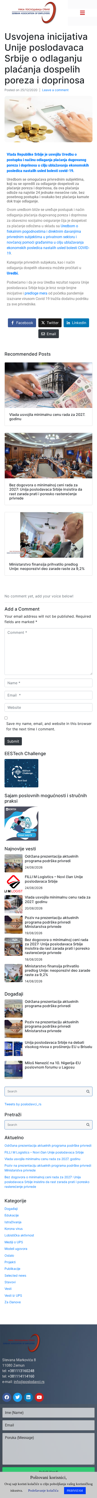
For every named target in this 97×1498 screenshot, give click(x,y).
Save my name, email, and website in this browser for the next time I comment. (49, 726)
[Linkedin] (28, 1397)
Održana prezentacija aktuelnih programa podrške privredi (52, 858)
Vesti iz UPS (13, 1295)
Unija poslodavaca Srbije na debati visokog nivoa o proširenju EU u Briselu (58, 1044)
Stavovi (10, 1282)
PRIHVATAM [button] (75, 1490)
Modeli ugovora (16, 1249)
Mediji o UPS (14, 1242)
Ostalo (9, 1255)
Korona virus (14, 1229)
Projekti (10, 1262)
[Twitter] (17, 1397)
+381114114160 (21, 1376)
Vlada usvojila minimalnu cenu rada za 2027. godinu (57, 899)
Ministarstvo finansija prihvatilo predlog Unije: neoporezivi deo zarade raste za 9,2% (57, 970)
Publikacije (12, 1269)
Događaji (11, 1209)
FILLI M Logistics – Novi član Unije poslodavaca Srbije (54, 878)
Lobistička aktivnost (19, 1235)
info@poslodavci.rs (29, 1382)
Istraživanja (13, 1222)
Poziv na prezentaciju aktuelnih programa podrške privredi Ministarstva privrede (52, 922)
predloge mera (36, 293)
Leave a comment (55, 90)
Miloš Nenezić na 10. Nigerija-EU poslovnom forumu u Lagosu (53, 1065)
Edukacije (12, 1215)
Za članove (13, 1302)
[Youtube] (39, 1397)
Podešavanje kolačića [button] (43, 1490)
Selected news (15, 1275)
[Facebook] (6, 1397)
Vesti (8, 1289)
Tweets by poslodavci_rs (23, 1104)
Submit (13, 741)
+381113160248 (21, 1371)
